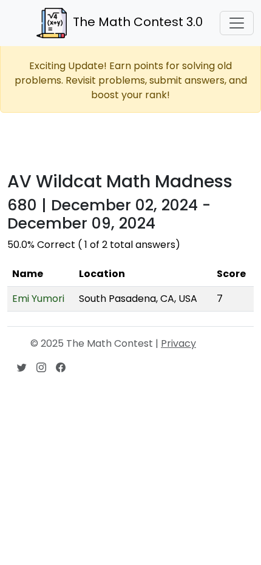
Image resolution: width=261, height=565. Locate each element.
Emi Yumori (38, 299)
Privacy (178, 343)
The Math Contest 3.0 (138, 21)
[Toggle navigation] (237, 23)
